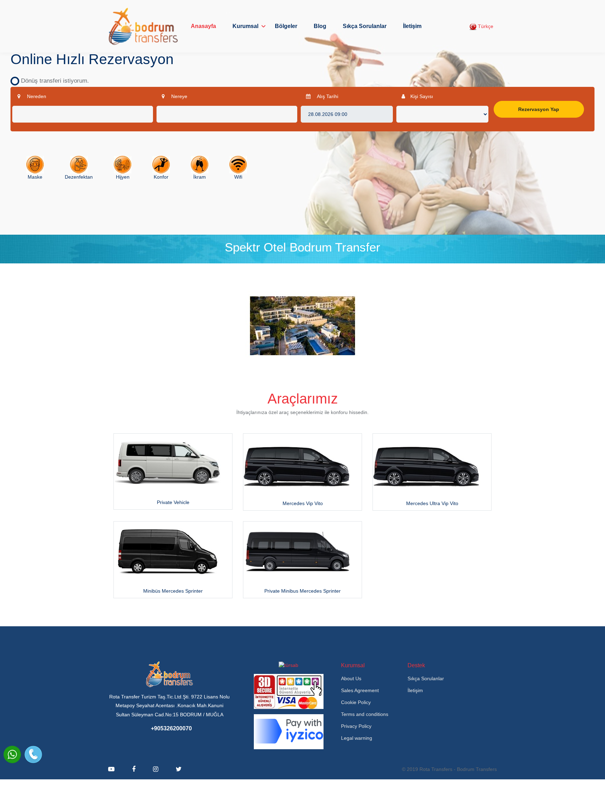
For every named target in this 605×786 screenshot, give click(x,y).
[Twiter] (179, 769)
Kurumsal (245, 26)
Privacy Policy (356, 726)
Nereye (178, 96)
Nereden (36, 96)
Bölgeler (286, 26)
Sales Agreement (360, 690)
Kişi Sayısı (421, 96)
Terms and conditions (364, 714)
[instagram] (155, 769)
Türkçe (485, 26)
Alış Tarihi (327, 96)
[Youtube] (111, 769)
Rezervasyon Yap (538, 109)
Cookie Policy (356, 702)
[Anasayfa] (143, 26)
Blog (320, 26)
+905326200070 (171, 728)
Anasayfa (203, 26)
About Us (351, 678)
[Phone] (33, 754)
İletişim (412, 26)
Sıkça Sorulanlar (365, 26)
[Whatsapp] (12, 754)
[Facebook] (133, 769)
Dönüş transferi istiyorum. (52, 80)
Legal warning (356, 738)
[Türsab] (288, 665)
